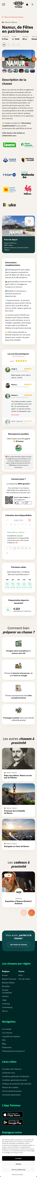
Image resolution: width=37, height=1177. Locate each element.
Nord (20, 975)
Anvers (5, 975)
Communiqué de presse (11, 1091)
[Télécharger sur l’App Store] (27, 4)
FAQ (3, 1040)
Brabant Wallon (8, 982)
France (21, 971)
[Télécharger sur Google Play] (32, 4)
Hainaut (5, 996)
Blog (4, 1044)
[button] (18, 764)
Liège (4, 1000)
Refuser (18, 1164)
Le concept (6, 1029)
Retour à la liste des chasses (14, 17)
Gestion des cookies (17, 1174)
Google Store (26, 502)
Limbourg (6, 1003)
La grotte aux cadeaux (11, 1036)
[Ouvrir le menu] (3, 4)
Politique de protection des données (16, 1084)
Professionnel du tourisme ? (13, 1051)
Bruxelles (6, 986)
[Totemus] (18, 4)
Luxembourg (7, 1007)
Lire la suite (15, 415)
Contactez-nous (8, 1073)
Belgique (6, 971)
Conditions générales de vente (14, 1080)
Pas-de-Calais (24, 979)
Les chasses (7, 1033)
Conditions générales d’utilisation (15, 1076)
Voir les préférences (18, 1170)
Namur (5, 1011)
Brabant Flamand (9, 979)
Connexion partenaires (11, 1095)
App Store (18, 502)
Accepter (18, 1158)
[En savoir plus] (18, 448)
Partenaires (7, 1047)
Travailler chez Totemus (11, 1069)
